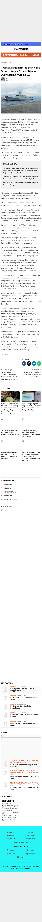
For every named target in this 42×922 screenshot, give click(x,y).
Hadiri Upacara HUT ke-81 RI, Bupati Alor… (24, 789)
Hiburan (21, 770)
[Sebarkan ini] (24, 363)
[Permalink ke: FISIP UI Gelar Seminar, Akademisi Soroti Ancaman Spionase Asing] (10, 423)
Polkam (12, 763)
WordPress (12, 854)
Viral (17, 763)
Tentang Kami (11, 839)
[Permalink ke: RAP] (3, 79)
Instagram (32, 854)
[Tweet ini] (29, 363)
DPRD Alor (8, 496)
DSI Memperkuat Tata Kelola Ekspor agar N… (24, 698)
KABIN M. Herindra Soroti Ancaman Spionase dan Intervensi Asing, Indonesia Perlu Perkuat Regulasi (31, 456)
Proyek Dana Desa (10, 500)
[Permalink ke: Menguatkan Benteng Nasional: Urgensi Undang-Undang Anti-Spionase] (10, 445)
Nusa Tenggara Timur (26, 761)
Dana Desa (8, 484)
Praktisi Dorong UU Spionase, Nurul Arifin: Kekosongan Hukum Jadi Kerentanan (31, 433)
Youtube (22, 857)
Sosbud (29, 772)
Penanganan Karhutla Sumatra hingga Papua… (22, 690)
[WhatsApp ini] (39, 363)
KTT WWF (5, 355)
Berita (16, 761)
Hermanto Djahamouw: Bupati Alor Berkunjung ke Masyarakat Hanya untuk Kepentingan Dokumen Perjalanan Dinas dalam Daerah (20, 170)
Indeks (30, 832)
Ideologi (27, 770)
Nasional (13, 687)
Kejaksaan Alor (10, 492)
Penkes (35, 761)
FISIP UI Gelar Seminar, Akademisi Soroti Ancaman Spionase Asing (10, 432)
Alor (11, 761)
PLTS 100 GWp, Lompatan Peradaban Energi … (24, 724)
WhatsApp (32, 850)
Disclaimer (31, 835)
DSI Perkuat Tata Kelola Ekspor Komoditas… (22, 707)
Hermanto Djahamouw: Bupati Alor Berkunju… (23, 766)
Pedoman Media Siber (20, 842)
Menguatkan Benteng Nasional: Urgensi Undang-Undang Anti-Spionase (9, 455)
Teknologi (24, 784)
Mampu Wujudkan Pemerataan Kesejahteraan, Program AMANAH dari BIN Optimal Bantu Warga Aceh (10, 374)
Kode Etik (11, 835)
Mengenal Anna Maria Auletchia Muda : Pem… (24, 777)
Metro (33, 770)
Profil (24, 772)
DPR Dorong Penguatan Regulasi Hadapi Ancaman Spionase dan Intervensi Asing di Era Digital (31, 407)
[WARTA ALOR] (21, 49)
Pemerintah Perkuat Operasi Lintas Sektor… (24, 716)
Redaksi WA (11, 832)
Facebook (12, 850)
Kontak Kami (30, 839)
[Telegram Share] (34, 363)
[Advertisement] (21, 21)
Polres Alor (8, 488)
